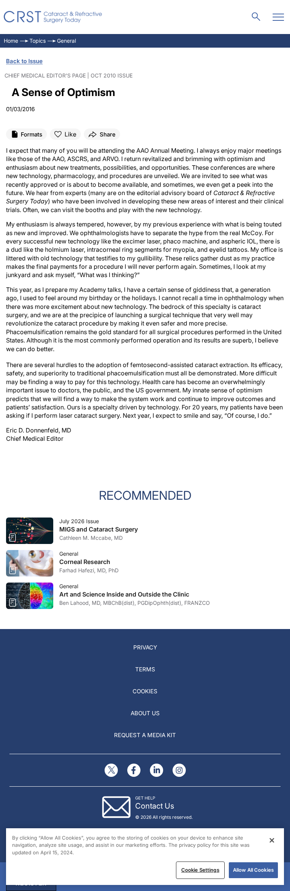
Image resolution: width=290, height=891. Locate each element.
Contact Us (154, 805)
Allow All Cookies (253, 870)
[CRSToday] (53, 17)
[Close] (272, 840)
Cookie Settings (200, 870)
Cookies (145, 691)
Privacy (145, 647)
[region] (145, 856)
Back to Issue (24, 61)
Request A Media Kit (145, 735)
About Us (145, 713)
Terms (145, 669)
